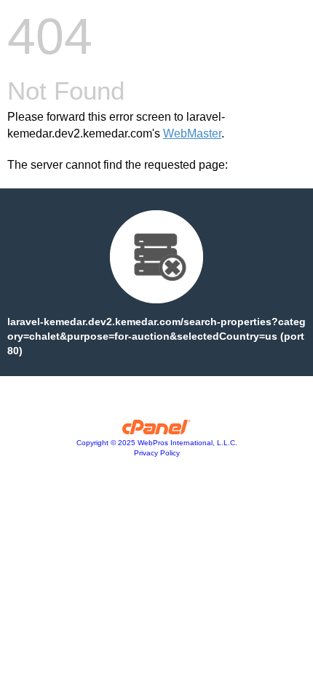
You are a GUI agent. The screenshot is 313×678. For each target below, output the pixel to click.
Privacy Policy (157, 453)
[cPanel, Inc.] (156, 430)
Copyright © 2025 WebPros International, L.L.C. (156, 443)
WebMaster (192, 133)
